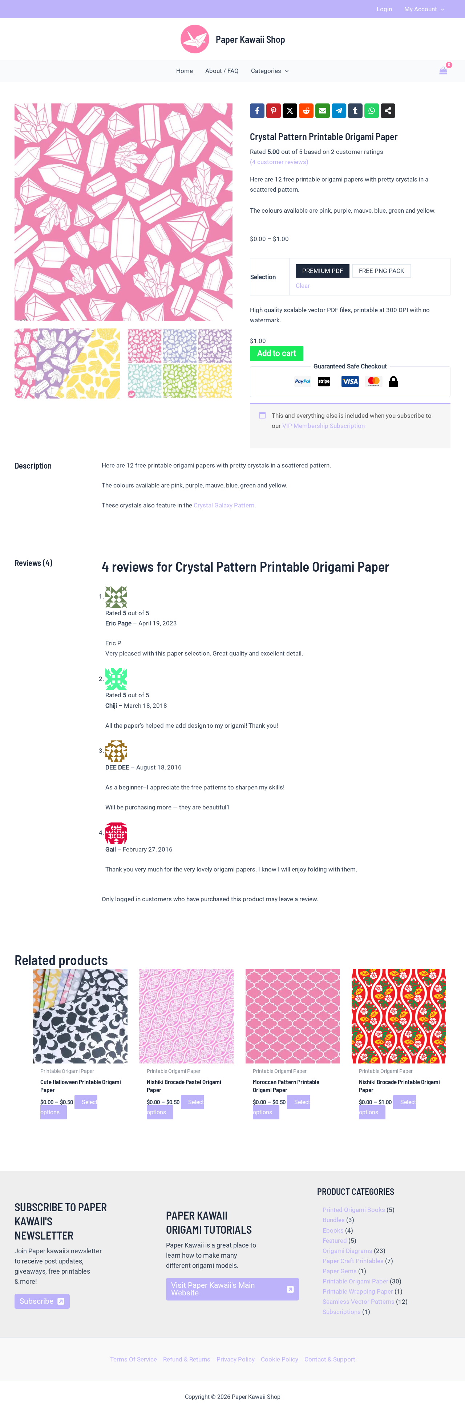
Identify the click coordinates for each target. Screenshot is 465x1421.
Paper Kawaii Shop (250, 39)
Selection (263, 277)
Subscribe (36, 1301)
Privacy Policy (236, 1359)
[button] (440, 9)
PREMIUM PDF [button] (322, 270)
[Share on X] (290, 110)
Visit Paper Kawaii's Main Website (213, 1289)
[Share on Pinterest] (273, 110)
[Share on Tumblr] (355, 110)
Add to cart (276, 353)
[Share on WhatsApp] (371, 110)
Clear (303, 285)
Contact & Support (329, 1359)
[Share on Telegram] (339, 110)
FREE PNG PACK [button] (381, 270)
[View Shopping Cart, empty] (443, 71)
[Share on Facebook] (257, 110)
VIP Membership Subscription (323, 425)
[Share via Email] (322, 110)
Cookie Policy (279, 1359)
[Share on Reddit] (306, 110)
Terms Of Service (133, 1359)
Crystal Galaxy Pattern (224, 505)
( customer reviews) (279, 162)
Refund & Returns (186, 1359)
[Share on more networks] (388, 110)
